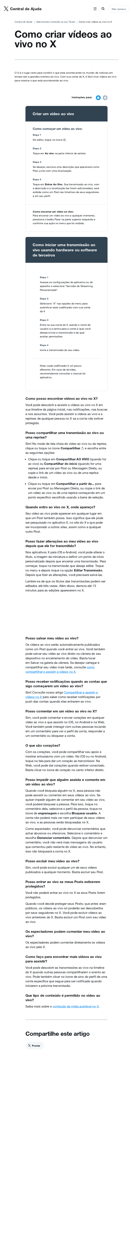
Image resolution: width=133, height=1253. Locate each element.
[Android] (105, 98)
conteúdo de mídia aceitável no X (76, 1006)
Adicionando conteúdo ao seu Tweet (55, 21)
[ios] (98, 98)
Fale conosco (119, 9)
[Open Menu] (95, 8)
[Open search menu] (103, 9)
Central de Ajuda (23, 21)
